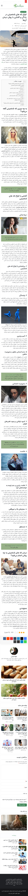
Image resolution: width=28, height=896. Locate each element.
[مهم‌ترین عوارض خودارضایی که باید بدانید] (22, 854)
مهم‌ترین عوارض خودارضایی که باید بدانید (10, 853)
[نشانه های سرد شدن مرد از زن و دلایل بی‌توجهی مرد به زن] (7, 712)
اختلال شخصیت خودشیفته (17, 545)
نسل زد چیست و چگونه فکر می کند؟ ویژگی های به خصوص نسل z (7, 748)
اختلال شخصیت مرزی (11, 375)
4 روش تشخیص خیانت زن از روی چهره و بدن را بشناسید (11, 840)
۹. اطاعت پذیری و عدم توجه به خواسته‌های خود (15, 98)
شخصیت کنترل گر (19, 237)
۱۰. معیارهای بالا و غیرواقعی (19, 100)
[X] (21, 638)
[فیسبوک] (25, 638)
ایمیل (25, 787)
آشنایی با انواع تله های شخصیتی (17, 85)
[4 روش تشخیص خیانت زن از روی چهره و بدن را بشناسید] (22, 842)
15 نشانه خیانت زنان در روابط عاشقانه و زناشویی (10, 859)
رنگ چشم (14, 189)
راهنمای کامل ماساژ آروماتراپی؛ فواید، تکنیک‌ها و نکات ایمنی (12, 1)
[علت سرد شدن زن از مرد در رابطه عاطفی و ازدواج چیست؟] (21, 727)
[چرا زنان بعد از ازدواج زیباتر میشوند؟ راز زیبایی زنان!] (7, 727)
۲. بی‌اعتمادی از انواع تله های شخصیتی (17, 88)
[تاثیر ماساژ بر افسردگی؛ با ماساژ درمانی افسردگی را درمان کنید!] (21, 712)
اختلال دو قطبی (19, 442)
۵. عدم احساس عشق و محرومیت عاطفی (16, 92)
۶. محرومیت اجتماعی (20, 94)
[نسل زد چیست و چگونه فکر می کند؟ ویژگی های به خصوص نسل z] (7, 742)
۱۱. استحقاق (22, 101)
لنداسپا (7, 891)
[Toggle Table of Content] (23, 81)
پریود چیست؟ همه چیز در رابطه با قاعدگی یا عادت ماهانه (11, 866)
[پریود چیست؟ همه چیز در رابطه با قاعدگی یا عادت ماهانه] (22, 867)
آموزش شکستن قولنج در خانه (19, 829)
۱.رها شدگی (22, 86)
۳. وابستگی (22, 89)
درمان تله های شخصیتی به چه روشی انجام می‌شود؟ (14, 103)
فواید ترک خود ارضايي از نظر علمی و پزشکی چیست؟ (10, 847)
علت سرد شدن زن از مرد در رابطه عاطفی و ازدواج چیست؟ (21, 734)
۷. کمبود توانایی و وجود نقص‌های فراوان (16, 95)
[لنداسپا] (18, 5)
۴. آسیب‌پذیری (21, 91)
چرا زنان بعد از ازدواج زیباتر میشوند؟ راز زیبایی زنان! (8, 733)
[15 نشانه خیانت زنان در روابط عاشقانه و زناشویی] (22, 861)
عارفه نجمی (24, 23)
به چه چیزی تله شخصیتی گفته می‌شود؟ (16, 83)
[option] (14, 822)
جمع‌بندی (22, 104)
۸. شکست (22, 97)
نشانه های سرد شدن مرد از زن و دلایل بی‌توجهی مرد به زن (7, 719)
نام (26, 781)
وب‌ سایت (25, 793)
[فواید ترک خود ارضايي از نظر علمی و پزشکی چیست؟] (22, 848)
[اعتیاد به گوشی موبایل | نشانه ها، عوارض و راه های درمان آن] (21, 742)
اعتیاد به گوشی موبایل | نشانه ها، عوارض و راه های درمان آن (21, 747)
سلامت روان (23, 12)
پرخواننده (14, 835)
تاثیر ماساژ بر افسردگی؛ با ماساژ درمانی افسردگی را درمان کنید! (22, 719)
